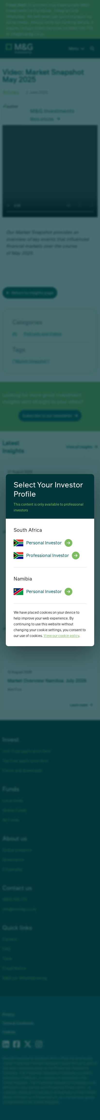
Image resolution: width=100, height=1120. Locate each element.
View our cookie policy (61, 635)
